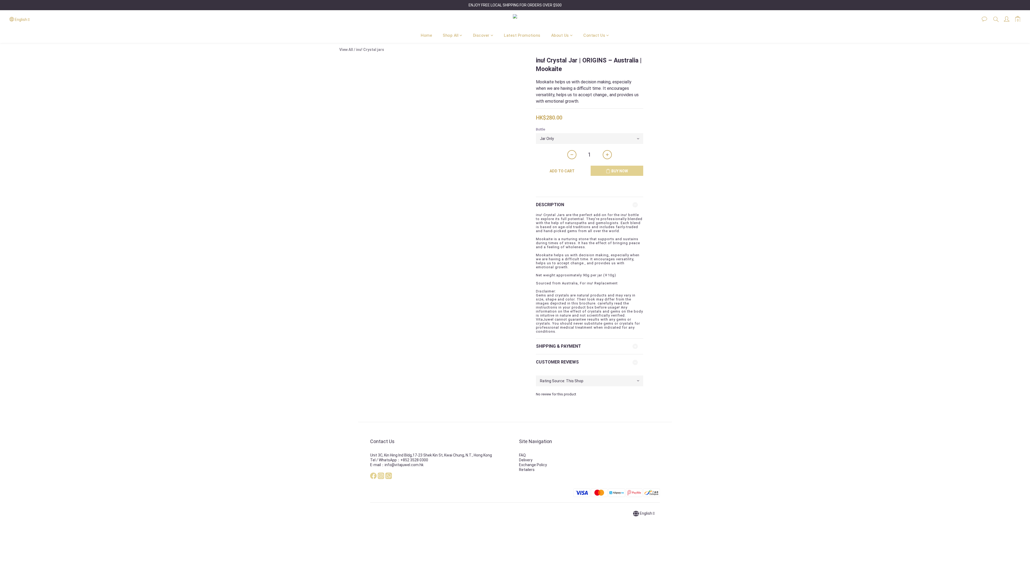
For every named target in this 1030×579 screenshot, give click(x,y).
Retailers (527, 469)
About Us (560, 35)
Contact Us (594, 35)
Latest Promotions (522, 35)
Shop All (450, 35)
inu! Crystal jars (370, 49)
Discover (481, 35)
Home (426, 35)
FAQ (522, 455)
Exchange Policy (533, 465)
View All (346, 49)
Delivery (525, 460)
